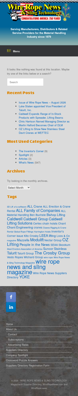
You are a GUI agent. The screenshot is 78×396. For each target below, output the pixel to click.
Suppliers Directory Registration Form (27, 365)
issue (20, 236)
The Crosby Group (52, 253)
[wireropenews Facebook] (11, 297)
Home (9, 324)
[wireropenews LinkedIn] (11, 307)
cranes (38, 227)
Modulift (37, 239)
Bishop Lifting (56, 214)
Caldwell (15, 219)
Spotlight (24, 155)
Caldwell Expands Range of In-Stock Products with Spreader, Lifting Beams (41, 115)
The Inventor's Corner (31, 151)
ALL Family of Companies (38, 210)
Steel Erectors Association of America (24, 248)
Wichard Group (33, 257)
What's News (26, 162)
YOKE (24, 277)
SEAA (54, 245)
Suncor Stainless (55, 248)
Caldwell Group (35, 218)
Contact (12, 334)
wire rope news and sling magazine (33, 266)
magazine (11, 240)
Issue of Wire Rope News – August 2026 (42, 102)
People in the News (35, 244)
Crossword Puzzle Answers (22, 360)
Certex (37, 223)
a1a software (20, 206)
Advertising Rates (18, 345)
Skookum (64, 245)
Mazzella (23, 240)
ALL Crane (34, 206)
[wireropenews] (39, 12)
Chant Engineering (20, 227)
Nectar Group (53, 240)
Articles (23, 159)
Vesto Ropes (15, 257)
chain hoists (49, 223)
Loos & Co (63, 236)
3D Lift (10, 206)
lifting (52, 235)
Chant (62, 223)
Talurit (12, 252)
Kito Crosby (31, 236)
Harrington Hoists (42, 231)
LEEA (43, 235)
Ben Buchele (38, 215)
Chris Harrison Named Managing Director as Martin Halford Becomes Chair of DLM (44, 123)
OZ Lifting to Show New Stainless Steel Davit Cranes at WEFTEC (42, 131)
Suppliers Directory (17, 350)
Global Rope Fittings (23, 231)
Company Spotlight (17, 355)
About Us (11, 329)
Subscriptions (16, 339)
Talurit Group (25, 253)
